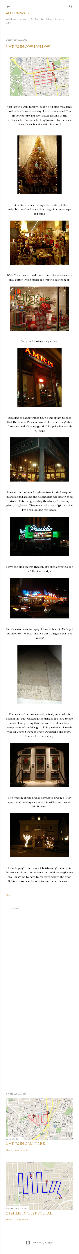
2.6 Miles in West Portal (29, 1213)
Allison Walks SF (20, 13)
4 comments (21, 1219)
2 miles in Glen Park (25, 1143)
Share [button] (9, 895)
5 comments (21, 1150)
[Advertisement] (39, 1043)
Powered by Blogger (42, 1242)
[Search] (71, 5)
